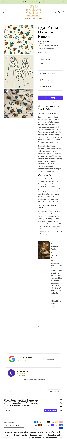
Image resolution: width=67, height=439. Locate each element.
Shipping (41, 45)
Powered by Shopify (37, 432)
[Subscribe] (34, 410)
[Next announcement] (64, 2)
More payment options (50, 102)
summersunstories (19, 432)
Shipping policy (55, 435)
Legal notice (35, 437)
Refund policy (56, 432)
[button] (4, 12)
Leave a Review (51, 359)
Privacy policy (21, 435)
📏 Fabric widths (46, 86)
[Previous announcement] (3, 2)
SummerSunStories (24, 358)
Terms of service (38, 435)
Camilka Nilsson (22, 371)
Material (40, 56)
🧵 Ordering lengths (48, 73)
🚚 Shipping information (50, 80)
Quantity (41, 64)
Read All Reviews (54, 391)
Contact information (53, 437)
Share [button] (42, 326)
